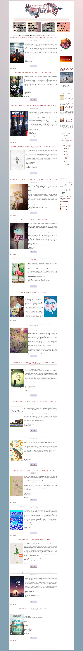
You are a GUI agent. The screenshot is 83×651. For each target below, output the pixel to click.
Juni (66, 136)
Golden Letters (64, 203)
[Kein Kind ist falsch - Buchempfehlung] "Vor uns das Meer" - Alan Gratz (33, 38)
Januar (67, 149)
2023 (66, 152)
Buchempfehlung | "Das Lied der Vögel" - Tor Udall (34, 437)
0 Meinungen (13, 142)
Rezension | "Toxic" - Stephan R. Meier (67, 139)
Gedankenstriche (36, 19)
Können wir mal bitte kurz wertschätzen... (34, 292)
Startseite (23, 19)
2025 (66, 135)
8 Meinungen (13, 68)
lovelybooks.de (49, 159)
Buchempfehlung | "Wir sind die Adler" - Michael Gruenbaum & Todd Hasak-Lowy (34, 363)
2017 (66, 161)
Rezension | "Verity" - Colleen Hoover (34, 219)
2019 (66, 158)
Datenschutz (59, 19)
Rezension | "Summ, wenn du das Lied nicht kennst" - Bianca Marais (34, 471)
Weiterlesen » (33, 99)
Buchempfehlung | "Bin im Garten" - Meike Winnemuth (33, 72)
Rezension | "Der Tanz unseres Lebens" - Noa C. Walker (34, 572)
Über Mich (29, 19)
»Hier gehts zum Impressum (48, 649)
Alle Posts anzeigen (45, 35)
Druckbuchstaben (64, 201)
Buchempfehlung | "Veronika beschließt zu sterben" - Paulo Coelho (33, 258)
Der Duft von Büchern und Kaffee (66, 199)
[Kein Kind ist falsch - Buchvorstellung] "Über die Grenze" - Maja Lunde (34, 106)
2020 (66, 157)
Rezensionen (43, 19)
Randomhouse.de (37, 85)
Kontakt (54, 19)
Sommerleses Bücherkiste (66, 209)
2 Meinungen (13, 215)
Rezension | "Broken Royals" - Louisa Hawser (67, 146)
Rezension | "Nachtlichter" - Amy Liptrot (33, 506)
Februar (66, 148)
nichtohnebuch (64, 206)
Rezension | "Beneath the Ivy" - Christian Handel (67, 144)
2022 (66, 154)
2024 (66, 151)
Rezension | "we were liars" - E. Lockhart (33, 608)
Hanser (33, 53)
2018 (66, 160)
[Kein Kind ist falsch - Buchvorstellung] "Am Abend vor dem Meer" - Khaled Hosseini (33, 180)
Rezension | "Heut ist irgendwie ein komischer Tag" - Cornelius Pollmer (34, 402)
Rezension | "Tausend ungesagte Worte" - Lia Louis (67, 141)
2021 (66, 155)
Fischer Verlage (31, 202)
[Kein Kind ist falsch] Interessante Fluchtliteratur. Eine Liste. (66, 69)
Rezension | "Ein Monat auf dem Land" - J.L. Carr (34, 539)
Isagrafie (49, 19)
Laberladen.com (64, 204)
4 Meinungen (13, 358)
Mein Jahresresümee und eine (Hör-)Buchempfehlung (33, 324)
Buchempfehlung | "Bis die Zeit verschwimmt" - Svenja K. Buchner (34, 146)
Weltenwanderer (64, 208)
